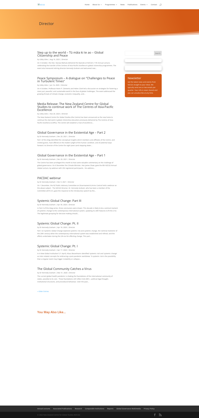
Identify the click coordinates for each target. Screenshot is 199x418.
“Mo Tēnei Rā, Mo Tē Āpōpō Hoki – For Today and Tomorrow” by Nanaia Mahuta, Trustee (82, 326)
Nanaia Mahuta (46, 329)
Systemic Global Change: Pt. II (57, 223)
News (122, 5)
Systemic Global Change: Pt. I (57, 246)
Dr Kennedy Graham (47, 136)
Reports (110, 409)
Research (78, 409)
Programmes (110, 5)
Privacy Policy (149, 409)
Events (143, 5)
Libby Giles (44, 59)
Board (65, 329)
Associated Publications (62, 409)
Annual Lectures (43, 409)
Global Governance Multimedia (128, 409)
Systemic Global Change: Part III (59, 201)
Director (65, 59)
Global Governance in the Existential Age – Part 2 (71, 132)
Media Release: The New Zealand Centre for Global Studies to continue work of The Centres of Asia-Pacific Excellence (75, 107)
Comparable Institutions (94, 409)
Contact (154, 5)
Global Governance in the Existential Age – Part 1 (71, 155)
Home (87, 5)
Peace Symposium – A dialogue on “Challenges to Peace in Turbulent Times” (76, 79)
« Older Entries (43, 291)
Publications (132, 5)
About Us (96, 5)
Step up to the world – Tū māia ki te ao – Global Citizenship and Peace (70, 53)
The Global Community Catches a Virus (64, 269)
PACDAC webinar (49, 178)
